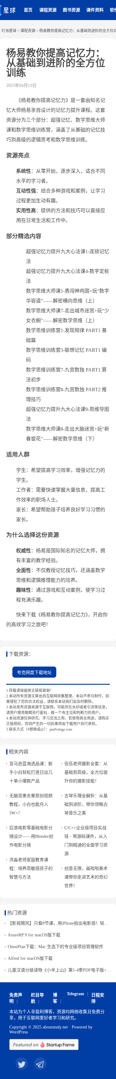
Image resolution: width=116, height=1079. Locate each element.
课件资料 (95, 10)
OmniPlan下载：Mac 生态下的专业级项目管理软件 (55, 946)
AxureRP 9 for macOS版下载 (34, 935)
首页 (28, 10)
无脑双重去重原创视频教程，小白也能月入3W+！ (31, 804)
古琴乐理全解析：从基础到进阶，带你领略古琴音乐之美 (86, 804)
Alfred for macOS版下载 (30, 958)
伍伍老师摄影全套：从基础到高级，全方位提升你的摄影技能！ (86, 772)
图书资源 (71, 10)
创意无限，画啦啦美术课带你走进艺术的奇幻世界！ (86, 877)
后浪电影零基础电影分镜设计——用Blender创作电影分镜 (31, 836)
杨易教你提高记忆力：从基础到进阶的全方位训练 (55, 62)
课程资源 (48, 10)
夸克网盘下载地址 (34, 672)
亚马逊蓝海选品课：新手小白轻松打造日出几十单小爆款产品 (31, 772)
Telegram (75, 994)
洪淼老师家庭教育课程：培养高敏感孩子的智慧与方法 (31, 868)
